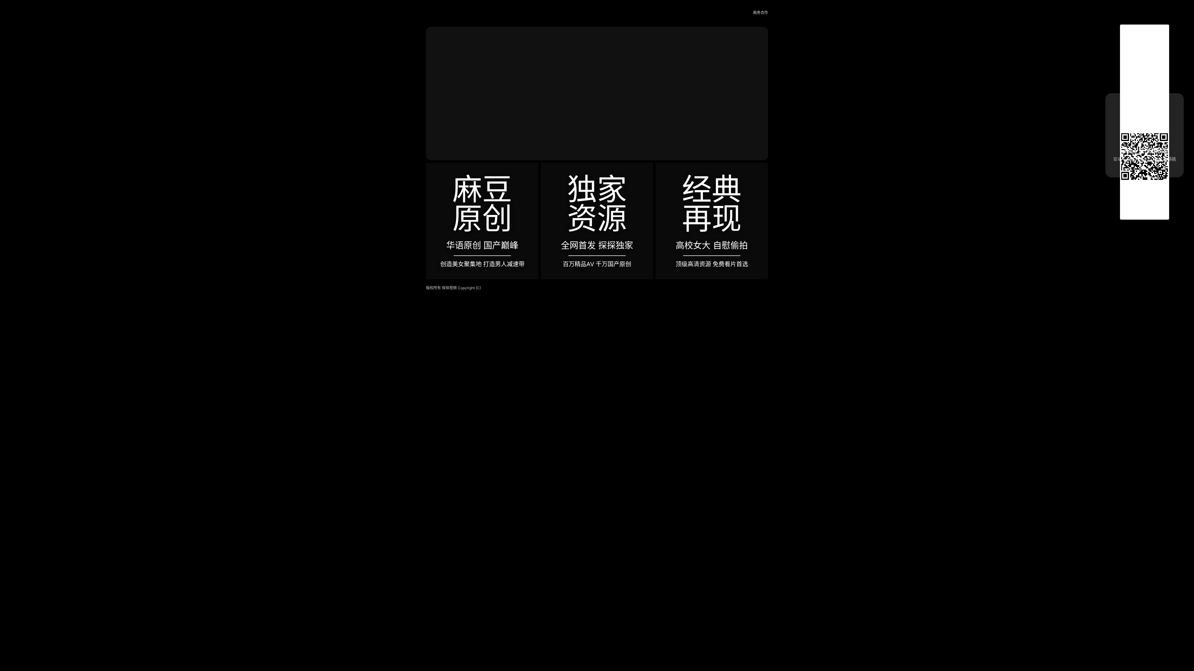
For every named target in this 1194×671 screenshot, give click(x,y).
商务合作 (760, 12)
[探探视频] (440, 12)
